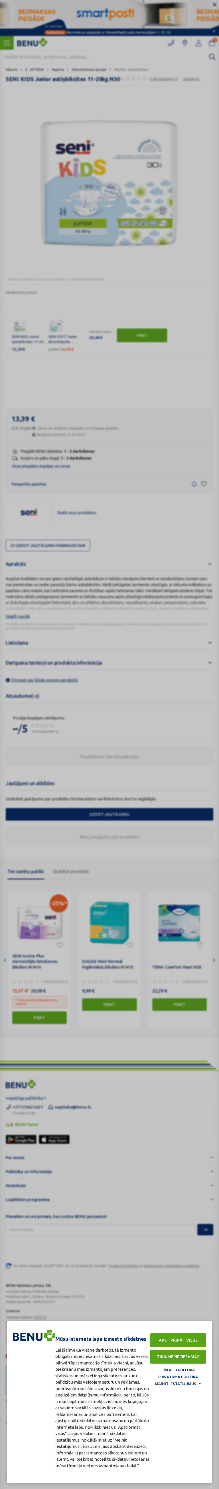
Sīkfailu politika (178, 1370)
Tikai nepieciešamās (178, 1356)
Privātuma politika (178, 1377)
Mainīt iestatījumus (175, 1384)
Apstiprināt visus (178, 1340)
